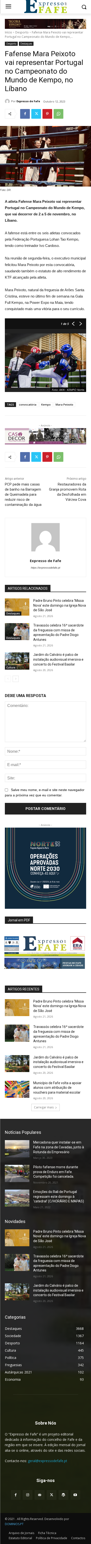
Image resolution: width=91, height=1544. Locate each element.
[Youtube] (75, 1495)
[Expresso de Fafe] (8, 101)
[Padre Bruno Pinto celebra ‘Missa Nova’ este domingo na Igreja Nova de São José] (17, 606)
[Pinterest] (47, 114)
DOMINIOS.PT (14, 1524)
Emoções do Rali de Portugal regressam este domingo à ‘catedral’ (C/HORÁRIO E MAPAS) (58, 1196)
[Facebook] (25, 114)
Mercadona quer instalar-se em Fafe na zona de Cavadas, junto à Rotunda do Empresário (58, 1147)
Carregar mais (44, 1107)
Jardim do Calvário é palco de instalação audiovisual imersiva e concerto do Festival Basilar (58, 659)
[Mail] (39, 1495)
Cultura (10, 667)
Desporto (22, 32)
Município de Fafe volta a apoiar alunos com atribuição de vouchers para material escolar (57, 1087)
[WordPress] (63, 1495)
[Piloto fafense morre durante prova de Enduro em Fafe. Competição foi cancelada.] (17, 1173)
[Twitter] (36, 114)
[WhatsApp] (58, 114)
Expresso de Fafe (28, 101)
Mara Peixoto (64, 404)
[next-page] (16, 679)
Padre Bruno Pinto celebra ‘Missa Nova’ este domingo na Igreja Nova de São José (59, 605)
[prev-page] (8, 679)
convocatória (27, 404)
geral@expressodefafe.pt (47, 1460)
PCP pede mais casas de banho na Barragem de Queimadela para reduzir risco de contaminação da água (23, 494)
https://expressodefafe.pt (45, 567)
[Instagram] (27, 1495)
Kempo (46, 404)
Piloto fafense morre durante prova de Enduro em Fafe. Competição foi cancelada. (55, 1171)
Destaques (26, 43)
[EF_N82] (45, 949)
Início (8, 32)
